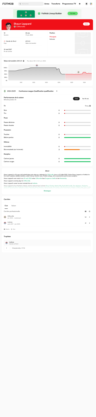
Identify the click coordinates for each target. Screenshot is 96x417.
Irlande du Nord (11, 41)
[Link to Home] (8, 4)
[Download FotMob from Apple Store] (86, 3)
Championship (16, 248)
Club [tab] (6, 206)
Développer (47, 191)
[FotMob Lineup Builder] (47, 13)
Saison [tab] (14, 206)
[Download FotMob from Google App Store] (91, 3)
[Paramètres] (79, 3)
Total (76, 98)
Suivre (86, 24)
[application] (49, 74)
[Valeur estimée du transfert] (23, 61)
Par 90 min (85, 98)
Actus (46, 4)
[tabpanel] (47, 218)
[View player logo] (8, 26)
